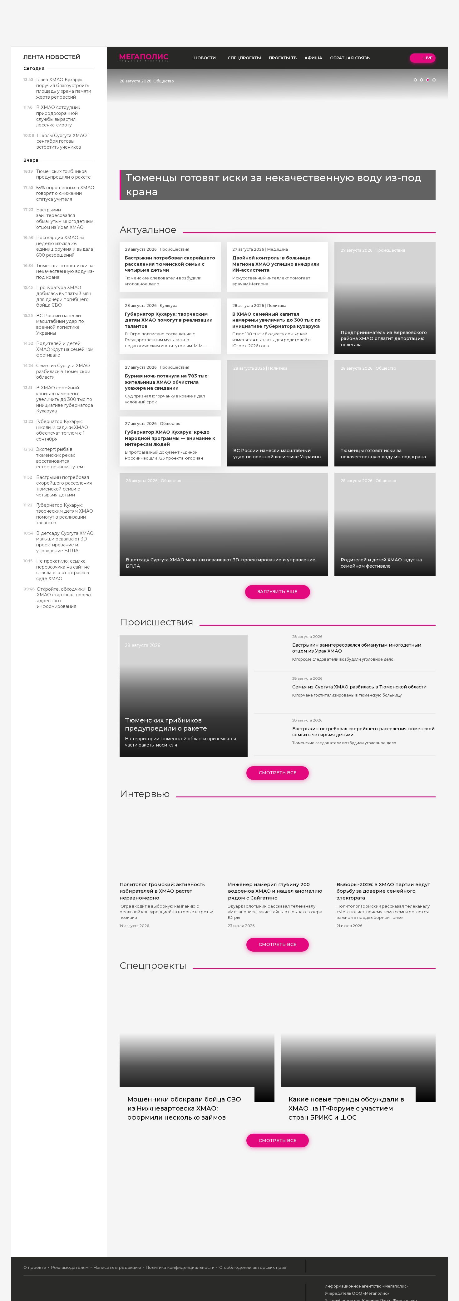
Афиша (313, 57)
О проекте (34, 1267)
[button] (415, 79)
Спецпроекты (244, 57)
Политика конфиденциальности (180, 1267)
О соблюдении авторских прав (252, 1267)
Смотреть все (278, 773)
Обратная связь (350, 57)
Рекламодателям (70, 1267)
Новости (205, 57)
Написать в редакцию (117, 1267)
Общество (163, 81)
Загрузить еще (278, 591)
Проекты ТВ (283, 57)
